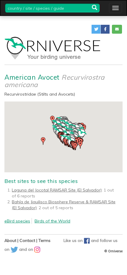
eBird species (17, 221)
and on (26, 249)
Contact (27, 240)
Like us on (74, 240)
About (10, 240)
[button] (96, 29)
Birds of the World (52, 221)
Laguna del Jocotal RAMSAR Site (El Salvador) (57, 190)
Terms (44, 240)
